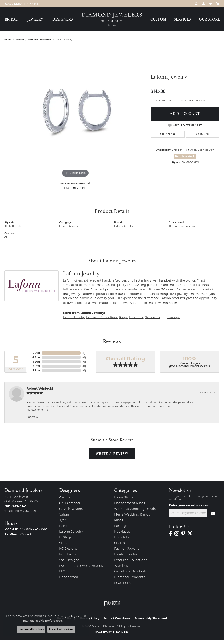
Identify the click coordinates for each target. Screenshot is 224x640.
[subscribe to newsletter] (213, 513)
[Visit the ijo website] (112, 603)
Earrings (173, 317)
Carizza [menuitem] (64, 497)
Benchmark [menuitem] (68, 577)
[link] (21, 3)
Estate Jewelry (74, 317)
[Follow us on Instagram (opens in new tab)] (176, 533)
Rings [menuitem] (118, 520)
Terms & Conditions (117, 618)
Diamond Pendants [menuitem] (129, 577)
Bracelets (136, 317)
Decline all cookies (31, 629)
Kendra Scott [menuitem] (69, 554)
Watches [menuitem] (121, 566)
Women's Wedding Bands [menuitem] (135, 509)
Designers (62, 19)
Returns (203, 134)
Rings (123, 317)
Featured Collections (39, 39)
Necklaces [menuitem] (122, 531)
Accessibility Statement (150, 618)
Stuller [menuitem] (64, 543)
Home (7, 39)
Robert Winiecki (39, 388)
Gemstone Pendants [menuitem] (130, 571)
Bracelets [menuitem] (121, 537)
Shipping (167, 134)
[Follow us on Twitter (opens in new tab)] (190, 533)
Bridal (11, 19)
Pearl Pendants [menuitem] (126, 583)
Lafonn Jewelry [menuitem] (71, 531)
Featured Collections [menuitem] (130, 560)
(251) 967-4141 (75, 188)
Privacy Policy (66, 616)
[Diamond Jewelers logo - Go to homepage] (112, 19)
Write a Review (112, 453)
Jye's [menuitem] (63, 520)
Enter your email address (188, 505)
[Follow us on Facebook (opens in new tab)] (170, 533)
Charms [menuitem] (120, 543)
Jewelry (35, 19)
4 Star (36, 357)
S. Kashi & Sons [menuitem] (71, 509)
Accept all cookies (61, 629)
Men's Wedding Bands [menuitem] (132, 514)
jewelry (19, 39)
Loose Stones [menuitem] (124, 497)
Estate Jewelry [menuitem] (125, 554)
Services (182, 19)
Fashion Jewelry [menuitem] (126, 549)
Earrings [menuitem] (120, 526)
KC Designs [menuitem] (68, 549)
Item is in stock (185, 156)
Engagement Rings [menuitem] (129, 503)
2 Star (36, 366)
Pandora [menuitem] (66, 526)
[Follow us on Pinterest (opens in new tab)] (183, 533)
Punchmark (120, 632)
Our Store (209, 19)
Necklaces (152, 317)
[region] (75, 112)
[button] (196, 3)
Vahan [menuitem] (64, 514)
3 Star (36, 361)
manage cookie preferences (42, 620)
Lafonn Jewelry (68, 225)
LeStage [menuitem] (65, 537)
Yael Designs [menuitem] (69, 560)
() (83, 353)
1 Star (36, 370)
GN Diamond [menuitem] (69, 503)
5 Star (36, 353)
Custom (158, 19)
